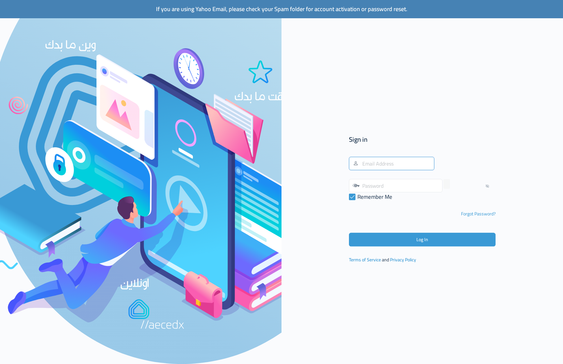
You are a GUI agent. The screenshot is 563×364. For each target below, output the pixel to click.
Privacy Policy (403, 260)
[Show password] (446, 184)
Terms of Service (365, 260)
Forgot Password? (478, 214)
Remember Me (374, 197)
